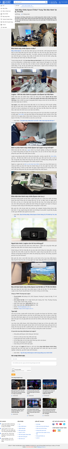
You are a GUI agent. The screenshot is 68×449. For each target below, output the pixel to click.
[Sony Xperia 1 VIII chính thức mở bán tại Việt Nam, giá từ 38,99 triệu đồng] (18, 403)
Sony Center (5, 13)
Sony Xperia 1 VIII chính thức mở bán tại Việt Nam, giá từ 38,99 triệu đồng (17, 411)
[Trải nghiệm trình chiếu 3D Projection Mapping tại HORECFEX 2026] (50, 384)
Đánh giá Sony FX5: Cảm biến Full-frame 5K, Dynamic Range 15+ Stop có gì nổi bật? (18, 392)
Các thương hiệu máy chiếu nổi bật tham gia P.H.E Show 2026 (33, 392)
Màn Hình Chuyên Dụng (8, 22)
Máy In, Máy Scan (7, 11)
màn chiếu (53, 156)
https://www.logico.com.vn (26, 308)
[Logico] (7, 2)
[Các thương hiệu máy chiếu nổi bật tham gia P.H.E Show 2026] (34, 384)
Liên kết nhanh (39, 421)
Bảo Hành (5, 27)
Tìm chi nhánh (64, 2)
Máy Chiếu (5, 8)
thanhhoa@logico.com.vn (24, 306)
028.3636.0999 (29, 447)
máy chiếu (21, 114)
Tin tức (4, 24)
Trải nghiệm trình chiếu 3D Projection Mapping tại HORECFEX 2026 (49, 392)
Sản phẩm (20, 421)
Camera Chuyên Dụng (7, 19)
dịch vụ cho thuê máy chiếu (31, 164)
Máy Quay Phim (6, 16)
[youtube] (60, 424)
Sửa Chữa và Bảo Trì (27, 5)
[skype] (64, 424)
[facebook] (54, 424)
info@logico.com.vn (41, 447)
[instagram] (57, 424)
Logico (28, 150)
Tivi (3, 5)
